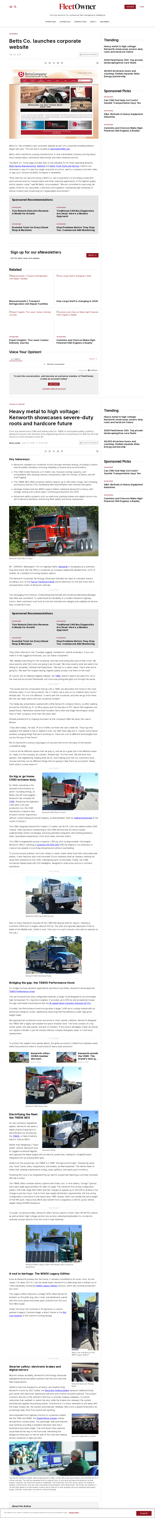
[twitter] (54, 63)
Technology (65, 22)
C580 (12, 801)
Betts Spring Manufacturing (22, 166)
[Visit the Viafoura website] (92, 370)
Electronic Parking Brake (57, 1390)
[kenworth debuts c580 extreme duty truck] (66, 1057)
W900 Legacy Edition (47, 1286)
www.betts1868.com (60, 149)
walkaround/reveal (83, 818)
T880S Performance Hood (22, 991)
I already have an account (54, 389)
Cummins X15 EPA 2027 (48, 845)
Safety (93, 22)
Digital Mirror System (47, 1418)
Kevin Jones (14, 443)
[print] (97, 63)
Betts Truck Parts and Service (64, 166)
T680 (57, 676)
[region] (53, 365)
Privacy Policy (74, 1512)
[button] (11, 7)
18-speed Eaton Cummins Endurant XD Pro (70, 1003)
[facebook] (45, 63)
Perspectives (80, 22)
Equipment (105, 22)
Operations (50, 22)
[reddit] (58, 63)
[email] (62, 63)
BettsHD (41, 166)
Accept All (144, 1513)
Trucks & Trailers (17, 404)
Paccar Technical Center (43, 582)
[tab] (15, 359)
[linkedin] (50, 63)
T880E (16, 1136)
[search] (15, 7)
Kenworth (63, 566)
